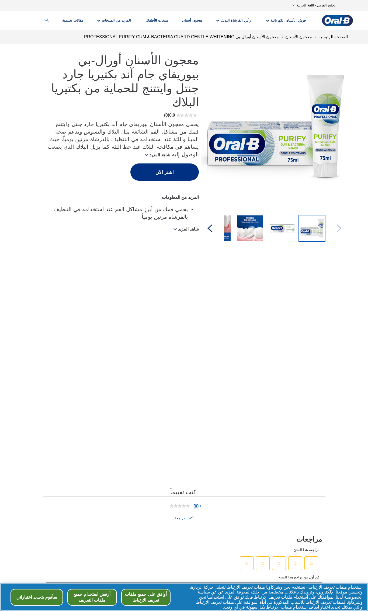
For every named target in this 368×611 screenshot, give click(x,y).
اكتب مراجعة (184, 518)
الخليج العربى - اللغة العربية (316, 5)
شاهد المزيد (160, 154)
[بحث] (46, 20)
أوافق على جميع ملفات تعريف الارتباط (145, 597)
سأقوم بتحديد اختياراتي (36, 597)
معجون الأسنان (298, 36)
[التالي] (210, 228)
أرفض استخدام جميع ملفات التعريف (92, 597)
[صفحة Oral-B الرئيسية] (337, 20)
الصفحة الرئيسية (333, 36)
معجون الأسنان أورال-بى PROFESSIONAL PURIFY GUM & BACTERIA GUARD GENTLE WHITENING (181, 36)
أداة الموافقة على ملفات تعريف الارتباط (231, 602)
